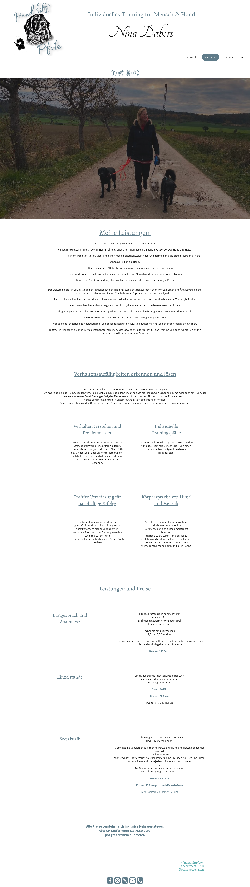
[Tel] (136, 73)
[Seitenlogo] (36, 34)
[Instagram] (121, 73)
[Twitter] (125, 880)
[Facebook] (114, 73)
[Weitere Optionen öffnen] (241, 57)
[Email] (129, 73)
